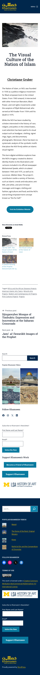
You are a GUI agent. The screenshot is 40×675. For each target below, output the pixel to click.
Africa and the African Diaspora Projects (22, 288)
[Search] (34, 509)
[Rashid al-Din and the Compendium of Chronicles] (29, 395)
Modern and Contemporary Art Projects (23, 294)
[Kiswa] (11, 395)
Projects (22, 297)
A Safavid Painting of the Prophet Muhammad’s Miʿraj (9, 266)
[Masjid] (11, 377)
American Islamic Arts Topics (12, 291)
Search (4, 354)
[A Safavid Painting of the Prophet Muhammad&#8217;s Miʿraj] (9, 259)
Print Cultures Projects (10, 297)
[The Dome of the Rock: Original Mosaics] (29, 377)
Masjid (14, 524)
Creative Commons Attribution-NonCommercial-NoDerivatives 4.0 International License (20, 584)
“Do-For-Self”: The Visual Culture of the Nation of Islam (9, 250)
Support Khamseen (15, 474)
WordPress (21, 667)
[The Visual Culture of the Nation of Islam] (26, 242)
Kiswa (14, 539)
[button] (20, 209)
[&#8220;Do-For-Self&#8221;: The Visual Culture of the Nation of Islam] (9, 242)
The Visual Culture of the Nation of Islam (25, 250)
